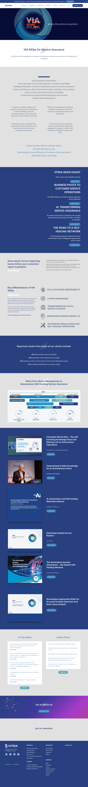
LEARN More (51, 577)
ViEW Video (51, 478)
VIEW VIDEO (51, 454)
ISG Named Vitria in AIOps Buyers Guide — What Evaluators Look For (63, 649)
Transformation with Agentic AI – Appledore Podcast (23, 680)
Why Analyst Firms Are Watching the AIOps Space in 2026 (62, 654)
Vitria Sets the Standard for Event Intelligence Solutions (61, 644)
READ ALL (24, 687)
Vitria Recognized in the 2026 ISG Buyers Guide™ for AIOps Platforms (24, 673)
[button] (86, 1)
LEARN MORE (74, 203)
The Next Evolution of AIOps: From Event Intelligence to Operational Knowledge (62, 665)
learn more (70, 1)
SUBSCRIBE (75, 181)
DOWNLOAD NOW (44, 711)
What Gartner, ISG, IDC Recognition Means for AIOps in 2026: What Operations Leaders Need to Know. (61, 659)
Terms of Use (8, 764)
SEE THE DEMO (51, 545)
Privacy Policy (16, 764)
